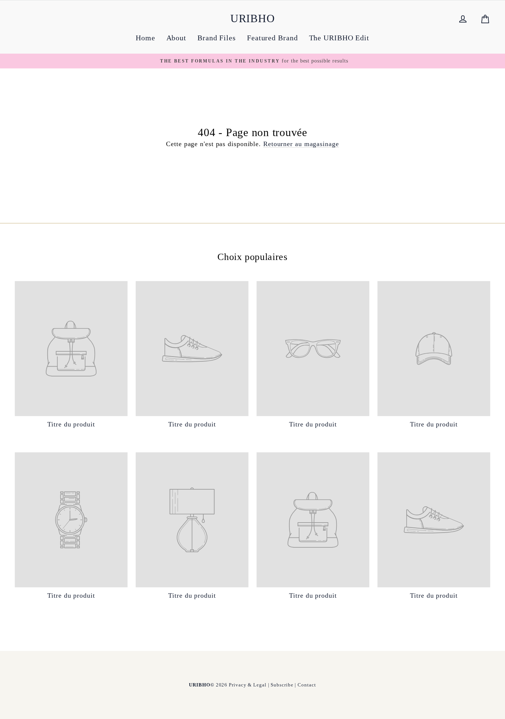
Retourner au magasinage (301, 144)
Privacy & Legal (248, 685)
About (176, 38)
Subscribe (282, 685)
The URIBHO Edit (339, 38)
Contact (307, 685)
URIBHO (252, 18)
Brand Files (216, 38)
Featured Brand (272, 38)
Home (145, 38)
